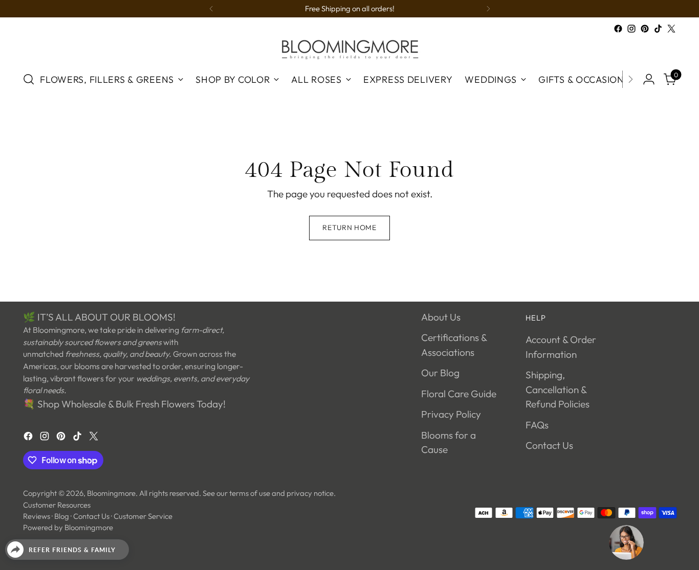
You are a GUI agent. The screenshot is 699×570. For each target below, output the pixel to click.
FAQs (537, 425)
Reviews (36, 516)
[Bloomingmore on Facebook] (618, 28)
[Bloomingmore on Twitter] (671, 28)
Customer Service (143, 516)
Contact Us (549, 445)
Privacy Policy (451, 414)
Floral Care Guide (458, 393)
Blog (61, 516)
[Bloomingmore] (349, 49)
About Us (441, 317)
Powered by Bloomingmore (68, 527)
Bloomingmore (111, 493)
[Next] (488, 8)
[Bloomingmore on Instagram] (631, 28)
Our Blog (440, 373)
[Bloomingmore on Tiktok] (658, 28)
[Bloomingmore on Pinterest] (644, 28)
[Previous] (211, 8)
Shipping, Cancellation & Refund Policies (557, 389)
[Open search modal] (28, 79)
